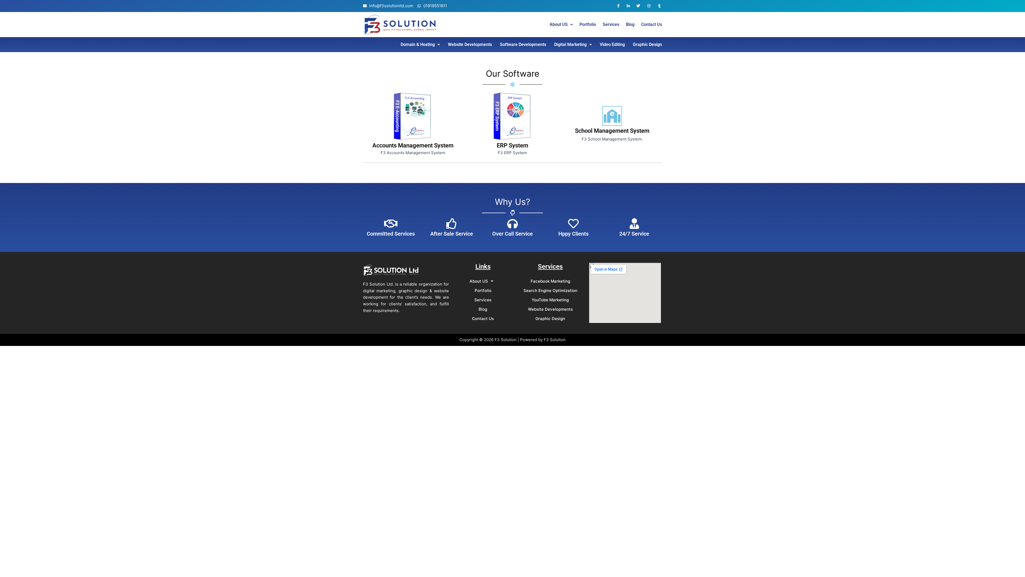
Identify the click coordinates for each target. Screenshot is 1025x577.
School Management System (612, 130)
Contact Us (651, 24)
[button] (561, 24)
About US (559, 24)
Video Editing (612, 44)
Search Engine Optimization (550, 290)
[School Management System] (612, 116)
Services (611, 24)
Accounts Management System (413, 145)
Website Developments (470, 44)
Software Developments (523, 44)
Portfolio (587, 24)
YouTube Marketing (550, 299)
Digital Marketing (570, 44)
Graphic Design (647, 44)
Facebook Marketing (550, 281)
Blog (630, 24)
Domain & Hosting (418, 44)
